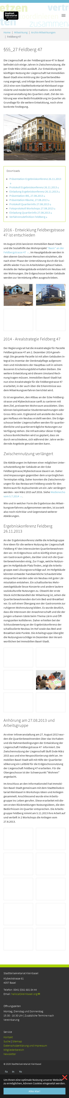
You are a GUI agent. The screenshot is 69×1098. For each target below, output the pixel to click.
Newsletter (10, 1054)
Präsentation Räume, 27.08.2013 (28, 200)
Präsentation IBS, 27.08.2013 (26, 195)
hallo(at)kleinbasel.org (24, 994)
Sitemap (17, 1041)
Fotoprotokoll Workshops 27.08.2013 (31, 208)
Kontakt (8, 1037)
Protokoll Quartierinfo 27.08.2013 (29, 204)
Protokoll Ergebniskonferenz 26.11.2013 (33, 187)
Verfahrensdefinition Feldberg (27, 217)
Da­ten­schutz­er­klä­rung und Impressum (25, 1045)
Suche (7, 1041)
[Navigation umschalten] (63, 15)
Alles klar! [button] (34, 1091)
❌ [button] (65, 1077)
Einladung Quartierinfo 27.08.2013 (29, 212)
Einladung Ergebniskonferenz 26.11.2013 (33, 191)
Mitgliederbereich (14, 1049)
